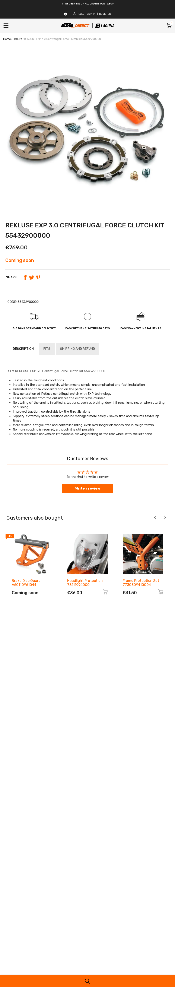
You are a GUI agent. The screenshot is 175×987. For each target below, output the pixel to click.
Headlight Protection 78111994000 (85, 582)
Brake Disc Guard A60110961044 (26, 582)
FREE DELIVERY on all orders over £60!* (88, 3)
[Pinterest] (38, 277)
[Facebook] (25, 277)
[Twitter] (31, 277)
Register (105, 14)
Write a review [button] (87, 488)
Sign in (91, 14)
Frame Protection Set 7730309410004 (141, 582)
